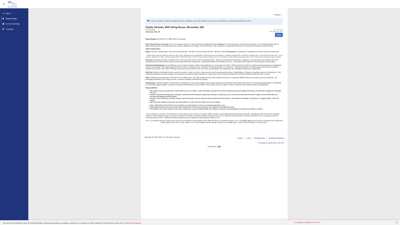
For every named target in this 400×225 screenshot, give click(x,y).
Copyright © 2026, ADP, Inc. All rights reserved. (162, 137)
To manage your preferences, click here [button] (271, 143)
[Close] (396, 222)
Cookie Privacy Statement (133, 223)
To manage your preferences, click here (307, 222)
